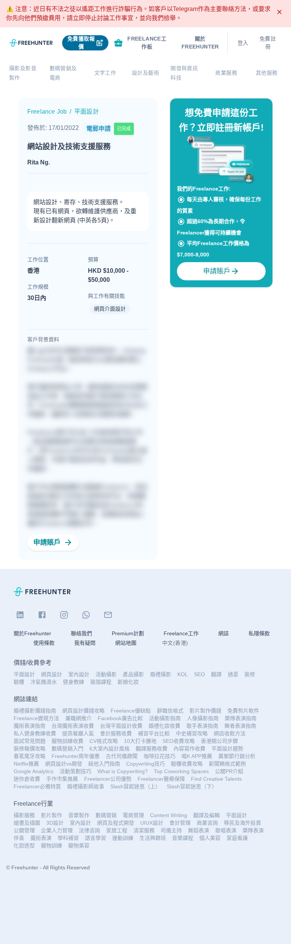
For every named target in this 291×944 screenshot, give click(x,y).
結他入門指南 (104, 764)
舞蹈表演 (198, 830)
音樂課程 (182, 838)
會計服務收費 (116, 733)
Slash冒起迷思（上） (135, 786)
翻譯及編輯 (206, 815)
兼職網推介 (78, 718)
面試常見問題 (29, 741)
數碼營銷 (106, 815)
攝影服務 (24, 815)
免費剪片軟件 (243, 711)
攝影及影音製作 (22, 73)
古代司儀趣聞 (122, 756)
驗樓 (19, 682)
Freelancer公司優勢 (107, 779)
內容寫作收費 (189, 749)
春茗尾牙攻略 (29, 756)
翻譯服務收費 (151, 749)
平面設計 (24, 674)
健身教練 (73, 682)
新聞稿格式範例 (227, 764)
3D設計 (55, 823)
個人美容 (210, 838)
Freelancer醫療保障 (161, 779)
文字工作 (105, 73)
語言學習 (95, 838)
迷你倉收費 (27, 779)
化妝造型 (24, 845)
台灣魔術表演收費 (73, 726)
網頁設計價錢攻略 (83, 711)
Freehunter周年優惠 (76, 756)
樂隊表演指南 (241, 718)
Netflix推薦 (26, 764)
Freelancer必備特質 (37, 786)
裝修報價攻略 (29, 749)
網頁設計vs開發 (63, 764)
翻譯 (216, 674)
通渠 (233, 674)
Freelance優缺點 (131, 711)
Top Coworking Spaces (181, 771)
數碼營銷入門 (67, 749)
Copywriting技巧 (145, 764)
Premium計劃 (128, 633)
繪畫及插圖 (27, 823)
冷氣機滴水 (43, 682)
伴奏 (19, 838)
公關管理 (24, 830)
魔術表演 (41, 838)
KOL (182, 674)
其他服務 (267, 73)
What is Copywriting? (122, 771)
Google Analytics (33, 771)
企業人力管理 (57, 830)
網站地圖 (125, 643)
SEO (199, 674)
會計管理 (180, 823)
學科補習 (68, 838)
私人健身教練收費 (35, 733)
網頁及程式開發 (115, 823)
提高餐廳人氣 (78, 733)
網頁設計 (51, 674)
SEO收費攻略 (179, 741)
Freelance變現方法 (36, 718)
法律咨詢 (89, 830)
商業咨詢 (207, 823)
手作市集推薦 (62, 779)
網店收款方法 (230, 733)
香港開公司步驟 (219, 741)
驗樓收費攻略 (187, 764)
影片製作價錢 (205, 711)
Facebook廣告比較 (120, 718)
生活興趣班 (152, 838)
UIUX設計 (151, 823)
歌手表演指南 (202, 726)
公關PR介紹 (229, 771)
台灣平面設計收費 (121, 726)
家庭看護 (237, 838)
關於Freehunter (32, 633)
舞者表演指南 (240, 726)
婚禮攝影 (160, 674)
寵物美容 (78, 845)
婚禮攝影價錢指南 (35, 711)
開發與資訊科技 (184, 73)
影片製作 (51, 815)
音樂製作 (78, 815)
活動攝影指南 (165, 718)
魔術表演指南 (29, 726)
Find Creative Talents (216, 779)
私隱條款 (259, 633)
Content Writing (168, 815)
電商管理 (133, 815)
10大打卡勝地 (140, 741)
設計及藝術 (145, 73)
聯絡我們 (81, 633)
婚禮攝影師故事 (85, 786)
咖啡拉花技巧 (159, 756)
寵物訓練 (51, 845)
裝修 (249, 674)
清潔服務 (144, 830)
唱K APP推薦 (196, 756)
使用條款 (44, 643)
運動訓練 (122, 838)
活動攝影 (106, 674)
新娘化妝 (128, 682)
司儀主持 (171, 830)
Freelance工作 (181, 633)
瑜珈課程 (100, 682)
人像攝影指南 (203, 718)
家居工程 (116, 830)
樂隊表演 (253, 830)
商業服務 (226, 73)
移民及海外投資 (242, 823)
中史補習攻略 (192, 733)
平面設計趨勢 (227, 749)
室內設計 (78, 674)
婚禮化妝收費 (164, 726)
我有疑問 (84, 643)
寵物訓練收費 (67, 741)
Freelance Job (47, 111)
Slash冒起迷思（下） (192, 786)
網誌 (223, 633)
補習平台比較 (154, 733)
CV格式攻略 (103, 741)
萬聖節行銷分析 (236, 756)
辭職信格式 (170, 711)
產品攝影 (133, 674)
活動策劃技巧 (75, 771)
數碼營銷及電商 (63, 73)
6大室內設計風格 (109, 749)
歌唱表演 (225, 830)
